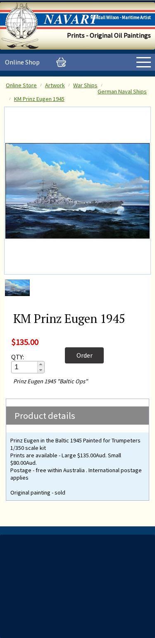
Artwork (55, 85)
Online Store (21, 85)
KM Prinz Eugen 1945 (39, 99)
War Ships (85, 85)
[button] (40, 364)
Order (84, 355)
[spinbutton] (24, 367)
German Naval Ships (122, 91)
